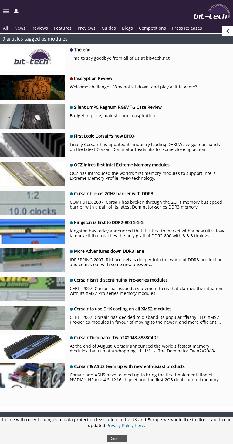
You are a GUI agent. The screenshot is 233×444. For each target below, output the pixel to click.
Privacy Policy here (125, 425)
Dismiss (117, 438)
